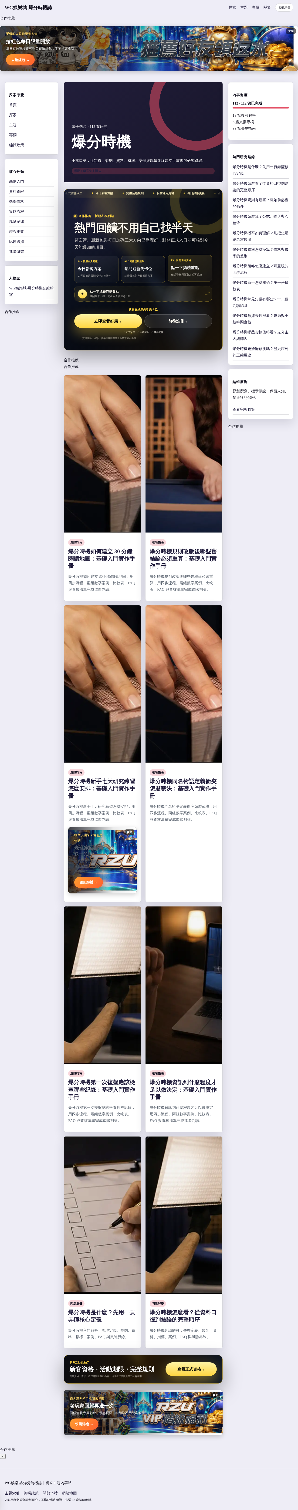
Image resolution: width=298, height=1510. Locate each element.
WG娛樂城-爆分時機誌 (28, 7)
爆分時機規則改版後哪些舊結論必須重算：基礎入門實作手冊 (183, 558)
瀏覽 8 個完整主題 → (88, 171)
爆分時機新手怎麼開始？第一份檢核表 (260, 286)
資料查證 (16, 191)
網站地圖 (69, 1493)
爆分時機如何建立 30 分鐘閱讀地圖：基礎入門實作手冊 (101, 558)
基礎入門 (16, 181)
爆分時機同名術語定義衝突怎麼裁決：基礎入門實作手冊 (183, 788)
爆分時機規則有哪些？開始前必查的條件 (260, 203)
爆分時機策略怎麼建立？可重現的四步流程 (260, 269)
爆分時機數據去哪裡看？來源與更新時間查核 (260, 319)
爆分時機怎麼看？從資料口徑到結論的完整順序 (260, 186)
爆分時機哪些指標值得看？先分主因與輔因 (260, 335)
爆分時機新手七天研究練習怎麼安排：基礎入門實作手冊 (101, 788)
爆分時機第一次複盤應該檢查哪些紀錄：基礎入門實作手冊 (101, 1089)
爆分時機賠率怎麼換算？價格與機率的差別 (260, 253)
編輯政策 (16, 145)
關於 (267, 7)
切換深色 (284, 7)
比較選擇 (16, 242)
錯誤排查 (16, 232)
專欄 (255, 7)
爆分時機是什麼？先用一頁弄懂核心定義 (260, 170)
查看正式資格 (191, 1369)
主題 (244, 7)
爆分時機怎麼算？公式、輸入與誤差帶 (260, 219)
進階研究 (16, 252)
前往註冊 (178, 321)
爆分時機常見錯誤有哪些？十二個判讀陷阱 (260, 302)
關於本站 (50, 1493)
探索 (232, 7)
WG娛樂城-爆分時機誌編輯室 (31, 291)
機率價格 (16, 202)
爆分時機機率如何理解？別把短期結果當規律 (260, 236)
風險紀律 (16, 222)
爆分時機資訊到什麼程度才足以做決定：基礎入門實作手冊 (183, 1089)
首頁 (13, 105)
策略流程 (16, 212)
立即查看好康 (108, 321)
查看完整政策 (244, 409)
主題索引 (12, 1493)
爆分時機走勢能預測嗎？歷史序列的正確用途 (260, 352)
